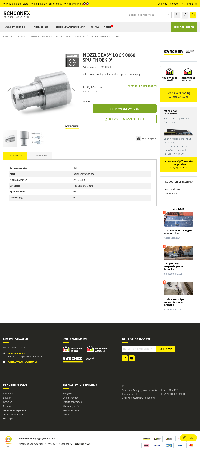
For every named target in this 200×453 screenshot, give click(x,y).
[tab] (15, 156)
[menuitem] (17, 27)
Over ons (162, 3)
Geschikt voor (40, 155)
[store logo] (17, 14)
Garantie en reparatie (14, 410)
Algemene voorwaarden (31, 443)
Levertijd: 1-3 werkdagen (142, 85)
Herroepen (8, 418)
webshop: (64, 443)
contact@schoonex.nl (23, 362)
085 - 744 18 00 (16, 353)
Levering (7, 401)
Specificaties (15, 155)
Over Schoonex (70, 397)
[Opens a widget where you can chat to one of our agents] (188, 438)
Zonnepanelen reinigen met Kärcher (178, 232)
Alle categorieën (71, 406)
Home (6, 36)
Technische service (13, 414)
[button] (9, 91)
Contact (174, 3)
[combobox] (149, 15)
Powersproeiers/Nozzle (75, 36)
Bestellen (8, 393)
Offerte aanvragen (72, 401)
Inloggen (67, 393)
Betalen (7, 397)
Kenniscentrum (71, 410)
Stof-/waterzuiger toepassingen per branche (174, 302)
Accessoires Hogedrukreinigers (45, 36)
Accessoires (20, 36)
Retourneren (9, 406)
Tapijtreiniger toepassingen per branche (174, 266)
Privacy (51, 443)
